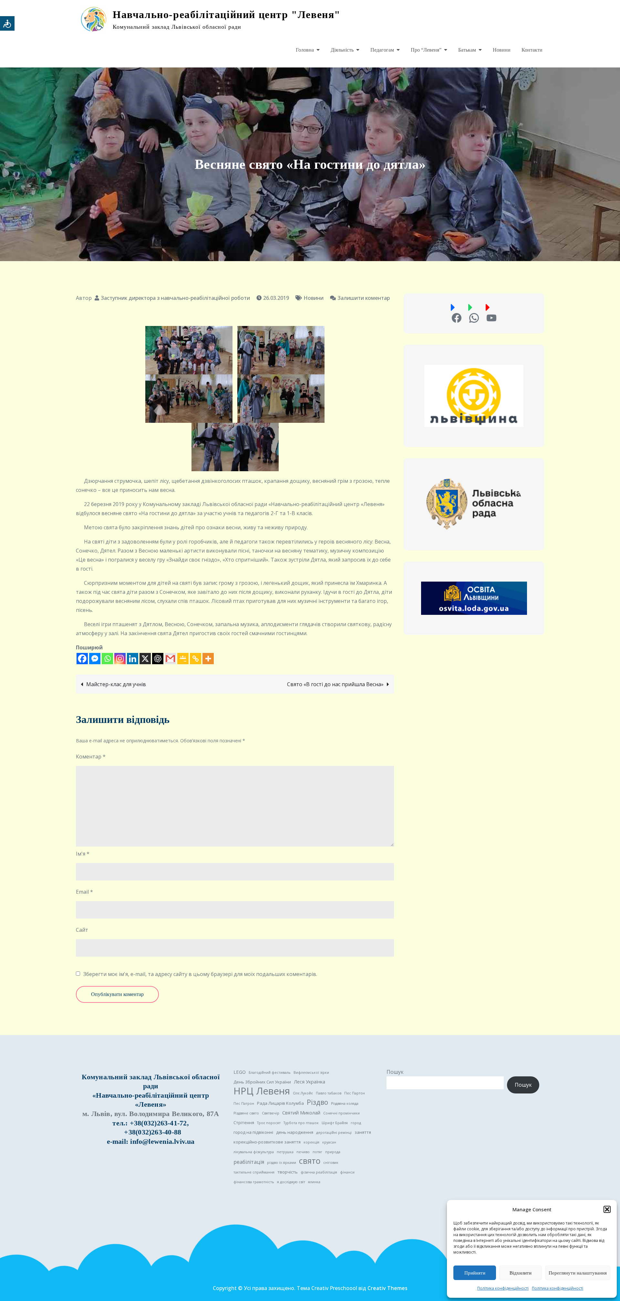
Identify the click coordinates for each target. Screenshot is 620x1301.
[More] (208, 658)
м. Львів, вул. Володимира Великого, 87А (150, 1114)
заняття (363, 1132)
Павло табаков (328, 1093)
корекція (311, 1142)
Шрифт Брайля (335, 1123)
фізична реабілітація (319, 1172)
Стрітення (243, 1122)
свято (309, 1160)
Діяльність (342, 50)
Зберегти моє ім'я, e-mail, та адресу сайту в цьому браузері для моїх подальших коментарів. (200, 974)
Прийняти (474, 1273)
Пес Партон (354, 1093)
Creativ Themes (387, 1288)
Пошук (395, 1071)
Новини (502, 50)
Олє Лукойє (303, 1093)
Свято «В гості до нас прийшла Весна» (335, 684)
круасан (329, 1142)
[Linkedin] (132, 658)
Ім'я (82, 853)
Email (84, 891)
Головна (305, 50)
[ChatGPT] (157, 658)
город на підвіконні (253, 1132)
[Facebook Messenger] (94, 658)
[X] (145, 658)
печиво (303, 1152)
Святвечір (270, 1113)
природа (332, 1152)
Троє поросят (269, 1123)
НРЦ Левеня (261, 1090)
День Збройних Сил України (262, 1082)
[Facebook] (82, 658)
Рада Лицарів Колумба (280, 1103)
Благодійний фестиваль (270, 1072)
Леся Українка (309, 1081)
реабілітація (248, 1161)
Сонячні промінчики (341, 1113)
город (356, 1123)
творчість (287, 1172)
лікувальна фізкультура (253, 1152)
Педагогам (382, 50)
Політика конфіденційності (503, 1288)
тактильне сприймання (253, 1172)
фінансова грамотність (253, 1182)
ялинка (314, 1182)
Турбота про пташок (301, 1123)
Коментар (91, 756)
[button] (607, 1209)
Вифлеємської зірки (311, 1072)
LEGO (239, 1072)
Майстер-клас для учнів (116, 684)
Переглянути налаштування (578, 1273)
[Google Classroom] (183, 658)
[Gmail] (170, 658)
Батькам (467, 50)
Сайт (82, 929)
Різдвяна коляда (344, 1103)
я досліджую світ (291, 1182)
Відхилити (521, 1273)
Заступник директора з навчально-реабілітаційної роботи (175, 297)
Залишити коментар (360, 297)
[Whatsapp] (107, 658)
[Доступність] (7, 23)
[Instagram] (120, 658)
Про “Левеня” (426, 50)
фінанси (347, 1172)
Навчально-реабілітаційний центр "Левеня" (227, 14)
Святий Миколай (301, 1112)
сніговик (330, 1162)
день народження (294, 1132)
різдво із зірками (281, 1162)
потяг (317, 1152)
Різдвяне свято (246, 1113)
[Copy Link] (195, 658)
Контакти (532, 50)
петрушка (285, 1152)
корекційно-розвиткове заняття (267, 1142)
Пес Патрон (243, 1103)
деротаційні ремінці (334, 1132)
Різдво (317, 1102)
